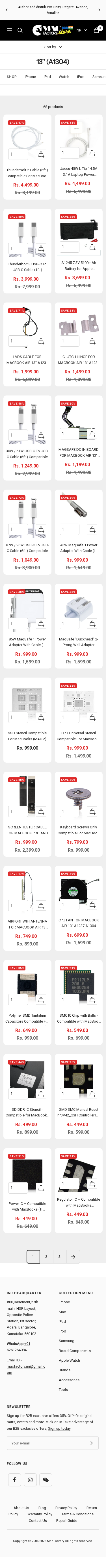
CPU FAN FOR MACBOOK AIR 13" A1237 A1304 (79, 923)
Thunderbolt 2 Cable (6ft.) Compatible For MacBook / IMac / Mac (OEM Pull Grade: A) (27, 174)
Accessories (69, 1380)
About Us (21, 1508)
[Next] (73, 1256)
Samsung (66, 1341)
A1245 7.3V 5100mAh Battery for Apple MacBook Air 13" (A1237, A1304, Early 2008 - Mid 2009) (78, 267)
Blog (42, 1508)
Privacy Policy (66, 1508)
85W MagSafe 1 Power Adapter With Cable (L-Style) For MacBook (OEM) (27, 643)
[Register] (90, 1443)
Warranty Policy (39, 1514)
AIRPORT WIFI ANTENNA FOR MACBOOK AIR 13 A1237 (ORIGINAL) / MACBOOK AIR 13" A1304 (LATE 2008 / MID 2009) (27, 925)
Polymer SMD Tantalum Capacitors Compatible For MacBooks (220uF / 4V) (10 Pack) (27, 1019)
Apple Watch (69, 1360)
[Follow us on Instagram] (30, 1479)
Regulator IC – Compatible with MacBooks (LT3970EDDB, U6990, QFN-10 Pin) (79, 1203)
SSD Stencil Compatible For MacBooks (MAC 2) (27, 736)
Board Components (75, 1351)
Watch (64, 77)
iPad (47, 77)
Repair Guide (66, 1520)
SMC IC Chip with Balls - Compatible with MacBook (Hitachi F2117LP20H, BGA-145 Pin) (79, 1019)
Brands (64, 1370)
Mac (62, 1312)
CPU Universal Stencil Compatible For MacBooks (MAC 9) (79, 737)
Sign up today (59, 1428)
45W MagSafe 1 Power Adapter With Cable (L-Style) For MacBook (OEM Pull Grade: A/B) (78, 549)
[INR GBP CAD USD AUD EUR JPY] (81, 30)
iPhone (30, 77)
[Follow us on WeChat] (45, 1479)
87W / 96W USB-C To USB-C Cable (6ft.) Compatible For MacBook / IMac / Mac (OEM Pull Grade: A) (27, 549)
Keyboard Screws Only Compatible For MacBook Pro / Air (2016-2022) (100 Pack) (78, 831)
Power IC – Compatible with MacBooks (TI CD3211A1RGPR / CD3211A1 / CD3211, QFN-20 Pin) (27, 1207)
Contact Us (38, 1520)
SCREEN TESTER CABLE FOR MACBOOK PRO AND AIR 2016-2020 (27, 831)
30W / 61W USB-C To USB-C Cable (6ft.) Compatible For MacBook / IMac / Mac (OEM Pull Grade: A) (27, 455)
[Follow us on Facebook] (14, 1479)
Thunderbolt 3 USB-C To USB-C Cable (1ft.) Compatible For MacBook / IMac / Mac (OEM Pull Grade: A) (27, 268)
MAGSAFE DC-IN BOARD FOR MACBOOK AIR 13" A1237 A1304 (79, 453)
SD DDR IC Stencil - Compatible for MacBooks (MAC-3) (27, 1113)
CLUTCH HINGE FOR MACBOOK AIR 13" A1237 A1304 (78, 361)
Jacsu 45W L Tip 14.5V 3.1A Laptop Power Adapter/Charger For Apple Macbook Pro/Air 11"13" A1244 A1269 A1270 (78, 172)
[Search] (20, 30)
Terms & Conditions (78, 1514)
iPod (81, 77)
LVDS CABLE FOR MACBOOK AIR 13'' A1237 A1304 (27, 361)
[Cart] (96, 30)
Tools (63, 1389)
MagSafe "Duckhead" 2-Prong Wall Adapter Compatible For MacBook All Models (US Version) (78, 643)
